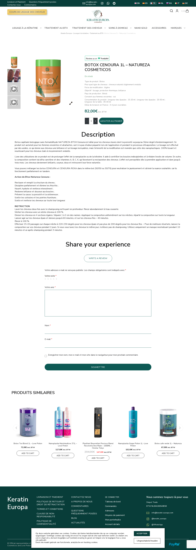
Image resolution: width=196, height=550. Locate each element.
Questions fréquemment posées (42, 2)
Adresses (109, 510)
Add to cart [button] (27, 453)
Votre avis (50, 287)
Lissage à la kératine (25, 28)
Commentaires (30, 5)
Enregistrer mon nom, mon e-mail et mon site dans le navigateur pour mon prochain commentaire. (93, 354)
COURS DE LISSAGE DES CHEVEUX (27, 12)
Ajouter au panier (111, 121)
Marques (176, 28)
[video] (14, 89)
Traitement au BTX (56, 28)
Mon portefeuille (113, 519)
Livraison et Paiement (16, 2)
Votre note (50, 275)
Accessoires (159, 28)
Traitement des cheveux (87, 28)
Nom (48, 325)
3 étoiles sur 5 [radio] (51, 279)
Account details (112, 524)
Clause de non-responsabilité (46, 515)
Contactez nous (14, 5)
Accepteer (142, 533)
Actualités (78, 522)
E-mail (48, 339)
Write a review (98, 258)
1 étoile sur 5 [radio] (46, 279)
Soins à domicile (118, 28)
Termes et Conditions (50, 509)
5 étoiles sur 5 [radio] (57, 279)
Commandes (111, 506)
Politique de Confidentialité (46, 522)
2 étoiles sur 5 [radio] (48, 279)
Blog (74, 518)
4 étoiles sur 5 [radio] (54, 279)
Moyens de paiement (115, 515)
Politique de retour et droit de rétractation (51, 503)
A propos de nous (81, 501)
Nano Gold (140, 28)
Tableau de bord (113, 501)
